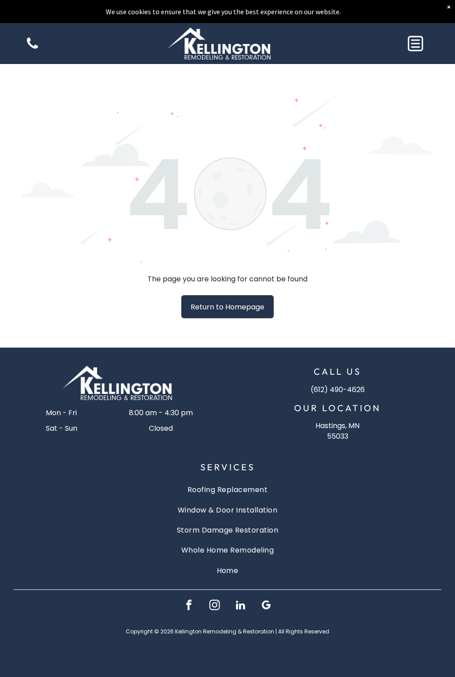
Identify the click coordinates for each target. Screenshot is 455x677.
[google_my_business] (266, 606)
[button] (415, 43)
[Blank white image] (32, 48)
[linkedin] (240, 606)
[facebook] (189, 606)
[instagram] (215, 606)
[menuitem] (228, 490)
